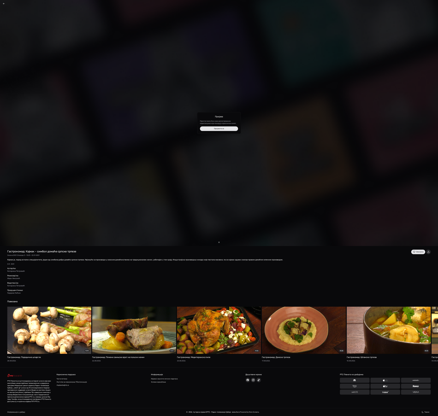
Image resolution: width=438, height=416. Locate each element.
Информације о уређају (16, 412)
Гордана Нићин (14, 293)
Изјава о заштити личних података (164, 379)
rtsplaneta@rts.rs (63, 385)
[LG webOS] (355, 392)
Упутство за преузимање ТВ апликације (72, 382)
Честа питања (62, 379)
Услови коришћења (158, 382)
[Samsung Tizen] (385, 392)
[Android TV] (416, 380)
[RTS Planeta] (14, 375)
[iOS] (385, 380)
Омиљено (419, 252)
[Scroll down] (219, 242)
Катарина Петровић (16, 271)
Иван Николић (13, 278)
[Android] (355, 380)
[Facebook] (247, 380)
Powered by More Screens (249, 412)
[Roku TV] (416, 386)
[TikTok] (258, 380)
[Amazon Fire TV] (355, 386)
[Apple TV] (385, 386)
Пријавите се (219, 129)
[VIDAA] (416, 392)
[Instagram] (253, 380)
